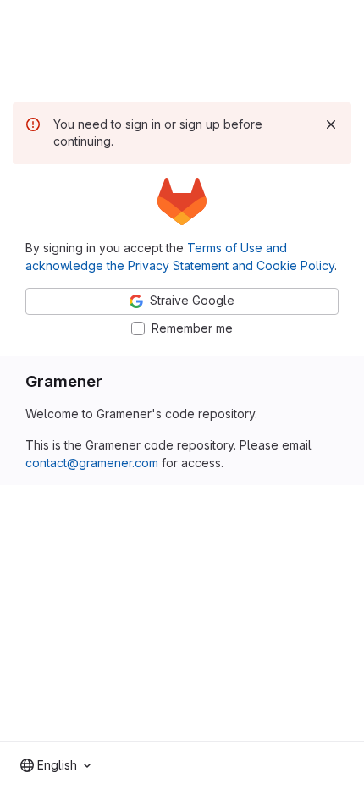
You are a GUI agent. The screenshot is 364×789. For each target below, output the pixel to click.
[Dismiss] (331, 124)
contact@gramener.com (91, 462)
